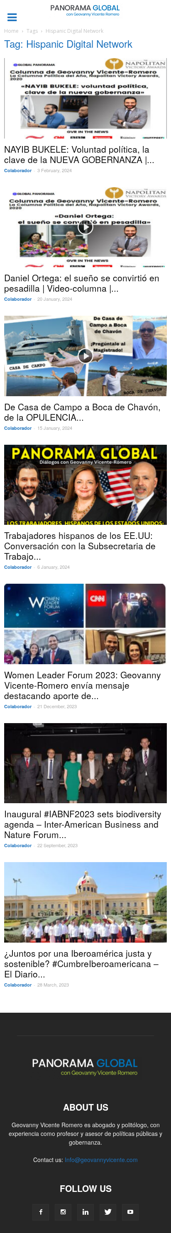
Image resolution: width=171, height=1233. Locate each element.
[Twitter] (108, 1212)
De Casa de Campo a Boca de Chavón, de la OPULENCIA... (82, 411)
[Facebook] (40, 1212)
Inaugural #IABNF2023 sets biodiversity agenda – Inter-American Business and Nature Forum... (82, 824)
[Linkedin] (85, 1212)
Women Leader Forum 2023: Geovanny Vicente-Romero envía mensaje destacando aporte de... (82, 685)
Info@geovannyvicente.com (101, 1159)
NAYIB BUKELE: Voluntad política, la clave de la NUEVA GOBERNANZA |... (79, 154)
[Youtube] (130, 1212)
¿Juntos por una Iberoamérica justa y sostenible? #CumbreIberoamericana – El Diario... (81, 963)
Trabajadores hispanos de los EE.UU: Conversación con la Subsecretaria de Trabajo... (80, 545)
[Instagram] (63, 1212)
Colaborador (18, 170)
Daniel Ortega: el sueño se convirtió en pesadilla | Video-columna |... (81, 282)
